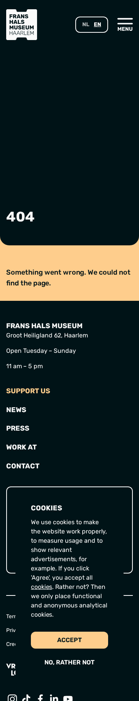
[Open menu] (125, 24)
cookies (41, 586)
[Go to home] (21, 24)
